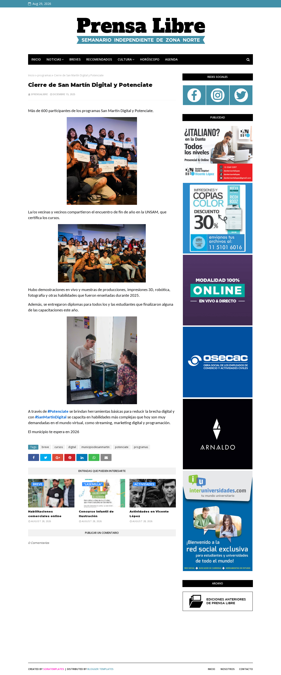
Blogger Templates (100, 669)
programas (44, 75)
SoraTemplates (53, 669)
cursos (58, 447)
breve (45, 447)
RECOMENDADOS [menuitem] (99, 59)
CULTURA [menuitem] (125, 59)
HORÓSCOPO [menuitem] (149, 59)
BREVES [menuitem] (75, 59)
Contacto (246, 669)
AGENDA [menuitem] (171, 59)
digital (72, 447)
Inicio (31, 75)
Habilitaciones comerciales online (44, 514)
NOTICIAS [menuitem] (54, 59)
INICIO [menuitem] (36, 59)
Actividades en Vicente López (149, 514)
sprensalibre (39, 94)
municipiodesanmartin (95, 447)
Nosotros (228, 669)
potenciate (121, 447)
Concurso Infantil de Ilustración (96, 514)
